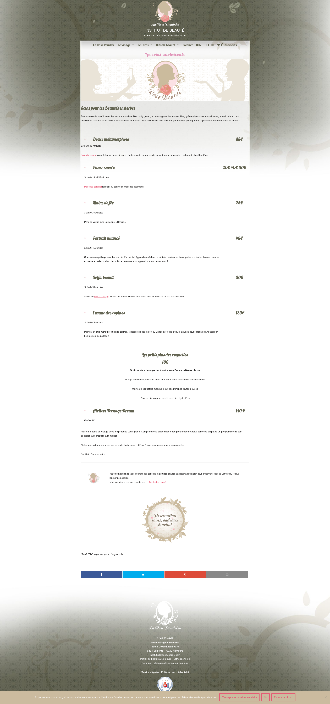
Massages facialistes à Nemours (171, 663)
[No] (325, 697)
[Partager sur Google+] (185, 574)
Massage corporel (93, 187)
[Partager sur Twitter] (143, 574)
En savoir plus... (283, 697)
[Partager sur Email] (227, 574)
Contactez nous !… (158, 482)
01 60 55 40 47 (165, 638)
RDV (198, 45)
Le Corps (143, 45)
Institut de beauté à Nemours (155, 658)
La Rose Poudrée (103, 45)
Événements (229, 45)
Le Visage (124, 45)
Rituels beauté (165, 45)
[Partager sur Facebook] (101, 574)
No (265, 697)
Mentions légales (150, 672)
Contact (188, 45)
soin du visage (101, 296)
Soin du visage (89, 155)
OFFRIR (209, 45)
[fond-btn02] (165, 520)
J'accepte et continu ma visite (239, 697)
